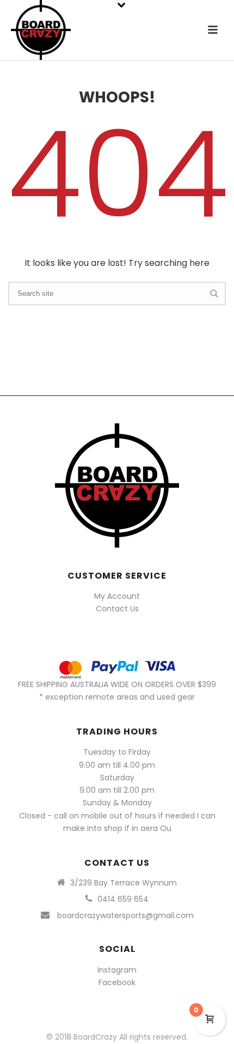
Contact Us (117, 608)
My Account (117, 596)
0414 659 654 (123, 899)
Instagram (117, 969)
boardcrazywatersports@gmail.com (125, 915)
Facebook (117, 982)
